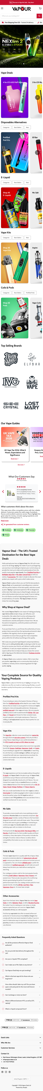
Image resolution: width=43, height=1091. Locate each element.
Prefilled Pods (30, 293)
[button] (3, 491)
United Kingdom (20, 1079)
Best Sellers (17, 127)
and (19, 742)
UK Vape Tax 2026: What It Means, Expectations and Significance (15, 452)
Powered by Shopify (21, 1087)
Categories (6, 127)
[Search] (39, 16)
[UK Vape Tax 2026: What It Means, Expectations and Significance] (15, 437)
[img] (21, 479)
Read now (14, 459)
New (27, 127)
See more (21, 464)
